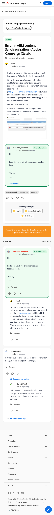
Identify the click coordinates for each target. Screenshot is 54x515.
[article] (27, 273)
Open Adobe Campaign (20, 28)
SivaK (13, 63)
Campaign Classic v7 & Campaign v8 (15, 11)
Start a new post (22, 232)
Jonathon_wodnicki (20, 148)
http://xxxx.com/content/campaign (22, 91)
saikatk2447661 (16, 351)
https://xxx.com (23, 313)
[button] (13, 58)
